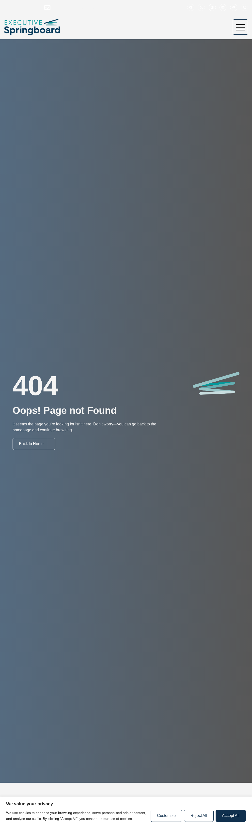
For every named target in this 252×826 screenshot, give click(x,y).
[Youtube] (233, 7)
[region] (126, 811)
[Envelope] (223, 7)
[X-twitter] (201, 7)
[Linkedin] (212, 7)
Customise (166, 815)
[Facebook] (190, 7)
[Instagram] (244, 7)
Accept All (230, 815)
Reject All (198, 815)
